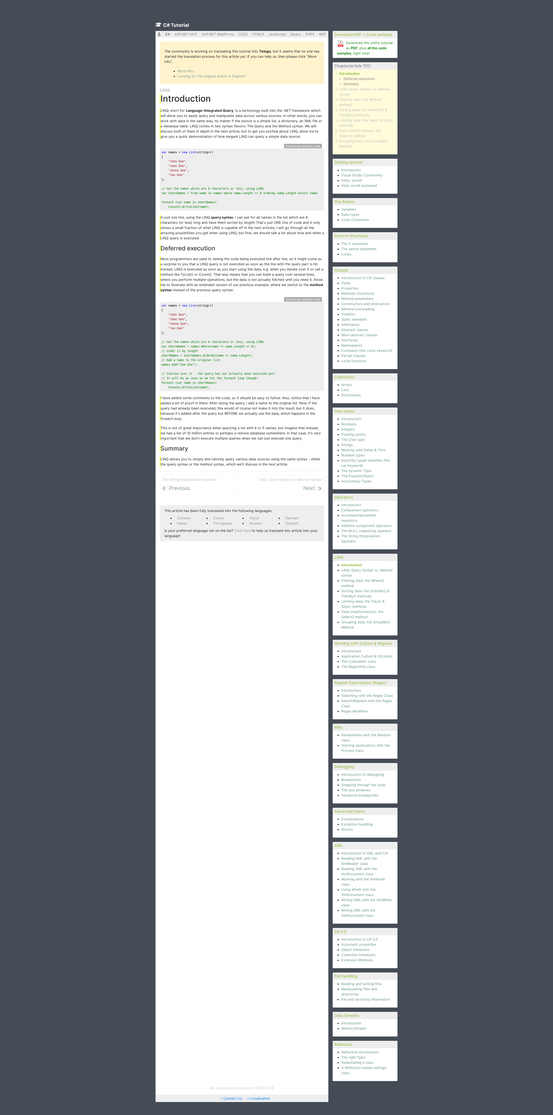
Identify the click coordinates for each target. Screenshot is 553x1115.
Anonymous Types (356, 481)
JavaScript (277, 34)
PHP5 (310, 34)
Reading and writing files (361, 984)
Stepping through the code (363, 785)
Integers (347, 429)
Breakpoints (351, 779)
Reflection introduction (360, 1052)
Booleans (348, 424)
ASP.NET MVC (185, 34)
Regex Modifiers (354, 711)
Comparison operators (359, 510)
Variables (348, 209)
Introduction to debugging (362, 774)
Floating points (353, 434)
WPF (322, 34)
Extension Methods (357, 960)
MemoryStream (353, 1028)
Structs (347, 829)
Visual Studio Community (362, 175)
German (292, 518)
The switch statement (359, 249)
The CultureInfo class (358, 661)
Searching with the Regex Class (367, 695)
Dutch (254, 518)
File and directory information (365, 999)
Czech (218, 518)
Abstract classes (354, 330)
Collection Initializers (358, 955)
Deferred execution (359, 79)
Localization (260, 1098)
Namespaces (351, 345)
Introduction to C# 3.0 (359, 939)
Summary (351, 84)
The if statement (354, 244)
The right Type (353, 1057)
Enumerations (352, 819)
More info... (186, 71)
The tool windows (355, 790)
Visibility (348, 314)
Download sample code (303, 146)
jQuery (295, 34)
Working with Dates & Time (363, 450)
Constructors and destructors (365, 304)
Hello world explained (359, 185)
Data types (350, 214)
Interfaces (349, 340)
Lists (345, 390)
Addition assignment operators (366, 525)
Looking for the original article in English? (211, 76)
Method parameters (357, 298)
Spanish (292, 523)
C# (167, 34)
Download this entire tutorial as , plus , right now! (365, 48)
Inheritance (350, 324)
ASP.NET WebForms (218, 34)
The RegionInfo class (358, 666)
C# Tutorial (176, 25)
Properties (349, 288)
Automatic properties (358, 944)
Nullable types (353, 455)
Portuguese (222, 523)
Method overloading (357, 309)
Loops (346, 254)
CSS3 (243, 34)
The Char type (353, 439)
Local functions (353, 361)
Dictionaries (351, 395)
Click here (242, 530)
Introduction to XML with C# (364, 853)
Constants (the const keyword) (366, 350)
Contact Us (232, 1098)
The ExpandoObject (357, 476)
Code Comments (355, 220)
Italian (182, 523)
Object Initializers (355, 949)
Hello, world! (351, 180)
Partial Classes (353, 356)
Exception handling (357, 824)
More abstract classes (359, 335)
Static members (354, 319)
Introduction (349, 73)
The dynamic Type (356, 471)
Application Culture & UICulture (367, 656)
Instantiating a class (357, 1062)
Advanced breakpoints (359, 795)
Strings (347, 445)
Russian (255, 523)
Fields (346, 283)
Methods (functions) (357, 293)
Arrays (346, 384)
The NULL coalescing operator (366, 531)
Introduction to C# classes (363, 278)
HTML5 (258, 34)
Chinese (183, 518)
